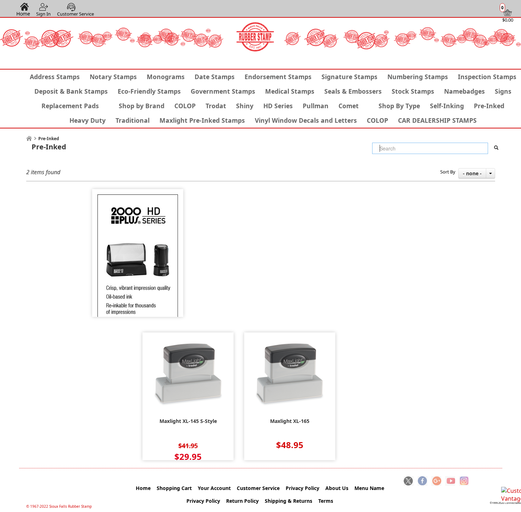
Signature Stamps (349, 76)
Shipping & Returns (288, 500)
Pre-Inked (489, 105)
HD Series (278, 105)
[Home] (29, 139)
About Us (336, 488)
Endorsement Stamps (278, 76)
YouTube (450, 481)
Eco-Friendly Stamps (149, 91)
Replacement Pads (70, 105)
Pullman (316, 105)
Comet (348, 105)
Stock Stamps (413, 91)
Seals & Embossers (353, 91)
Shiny (244, 105)
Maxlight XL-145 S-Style (188, 421)
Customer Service (75, 14)
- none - (472, 173)
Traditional (133, 120)
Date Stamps (215, 76)
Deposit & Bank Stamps (71, 91)
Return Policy (242, 500)
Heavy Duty (87, 120)
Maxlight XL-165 (289, 421)
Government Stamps (223, 91)
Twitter (409, 481)
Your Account (214, 488)
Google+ (436, 481)
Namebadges (464, 91)
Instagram (464, 481)
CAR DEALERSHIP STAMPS (437, 120)
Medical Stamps (289, 91)
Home (23, 13)
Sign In (43, 14)
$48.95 (289, 445)
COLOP (185, 105)
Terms (325, 500)
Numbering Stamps (417, 76)
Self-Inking (447, 105)
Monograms (166, 76)
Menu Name (369, 488)
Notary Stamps (113, 76)
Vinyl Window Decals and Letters (306, 120)
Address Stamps (55, 76)
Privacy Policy (302, 488)
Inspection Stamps (487, 76)
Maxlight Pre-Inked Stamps (202, 120)
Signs (503, 91)
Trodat (216, 105)
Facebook (422, 481)
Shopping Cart (174, 488)
